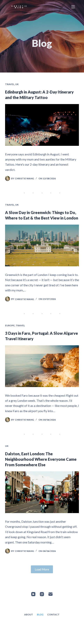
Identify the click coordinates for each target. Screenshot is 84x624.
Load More (42, 569)
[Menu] (73, 7)
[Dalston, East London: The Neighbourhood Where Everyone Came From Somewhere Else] (42, 492)
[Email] (50, 594)
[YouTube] (33, 594)
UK (17, 84)
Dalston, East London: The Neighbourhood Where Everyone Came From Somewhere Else (41, 459)
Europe (10, 325)
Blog (40, 614)
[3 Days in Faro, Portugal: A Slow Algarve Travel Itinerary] (42, 366)
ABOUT (28, 614)
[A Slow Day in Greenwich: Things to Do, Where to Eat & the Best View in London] (42, 245)
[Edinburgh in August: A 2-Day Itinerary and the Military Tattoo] (42, 125)
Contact (53, 614)
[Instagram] (42, 594)
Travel (9, 84)
